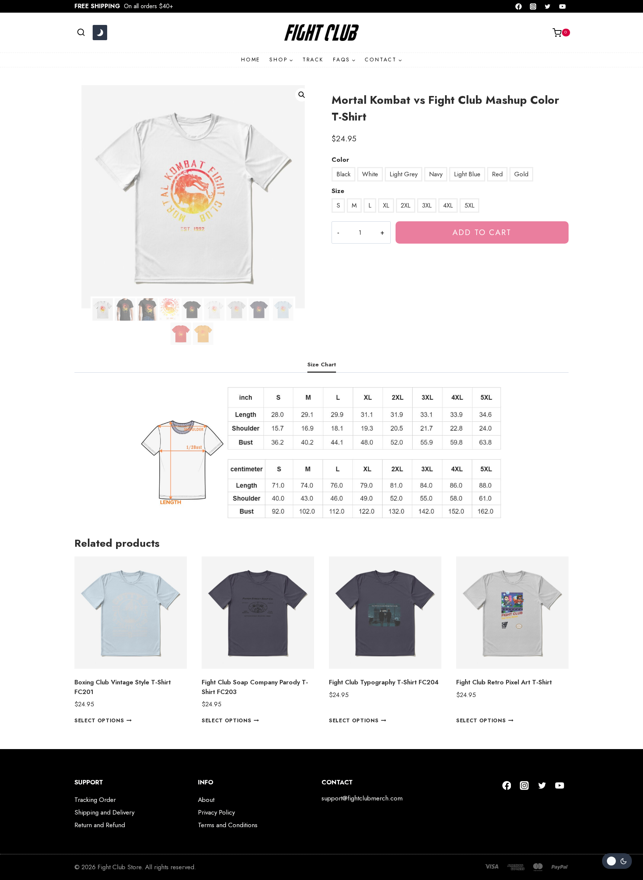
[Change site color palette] (100, 33)
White (370, 174)
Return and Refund (99, 824)
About (206, 799)
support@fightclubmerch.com (362, 798)
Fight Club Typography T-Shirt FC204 (384, 682)
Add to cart (481, 232)
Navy (435, 174)
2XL (405, 205)
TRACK (313, 59)
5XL (469, 205)
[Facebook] (518, 6)
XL (386, 205)
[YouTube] (562, 6)
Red (497, 174)
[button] (301, 95)
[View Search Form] (81, 33)
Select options (99, 720)
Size (338, 190)
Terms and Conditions (227, 824)
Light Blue (467, 174)
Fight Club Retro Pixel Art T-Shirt (504, 682)
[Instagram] (533, 6)
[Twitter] (547, 6)
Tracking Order (95, 799)
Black (343, 174)
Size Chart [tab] (321, 364)
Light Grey (404, 174)
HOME (250, 59)
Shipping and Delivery (104, 812)
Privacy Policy (216, 812)
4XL (448, 205)
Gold (521, 174)
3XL (427, 205)
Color (340, 159)
